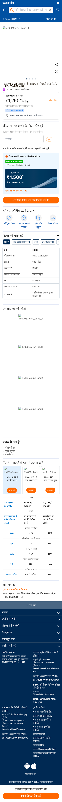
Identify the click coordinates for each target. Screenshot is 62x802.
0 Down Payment (15, 110)
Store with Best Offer (14, 162)
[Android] (27, 766)
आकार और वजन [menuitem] (48, 242)
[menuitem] (12, 19)
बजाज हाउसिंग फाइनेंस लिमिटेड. (42, 740)
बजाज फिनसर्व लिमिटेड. (42, 711)
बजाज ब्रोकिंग (38, 745)
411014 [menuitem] (13, 19)
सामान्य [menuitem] (6, 242)
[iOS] (33, 766)
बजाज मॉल (8, 3)
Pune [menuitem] (7, 19)
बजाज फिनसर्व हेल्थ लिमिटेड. (44, 749)
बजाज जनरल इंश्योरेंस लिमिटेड (42, 721)
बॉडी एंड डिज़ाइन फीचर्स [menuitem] (21, 242)
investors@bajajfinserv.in (13, 729)
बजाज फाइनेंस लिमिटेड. (42, 716)
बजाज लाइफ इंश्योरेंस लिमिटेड (41, 728)
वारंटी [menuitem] (36, 242)
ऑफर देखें (12, 490)
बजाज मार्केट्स (39, 734)
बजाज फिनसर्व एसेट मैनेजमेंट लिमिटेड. (44, 755)
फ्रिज (23, 589)
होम (4, 589)
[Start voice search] (50, 10)
